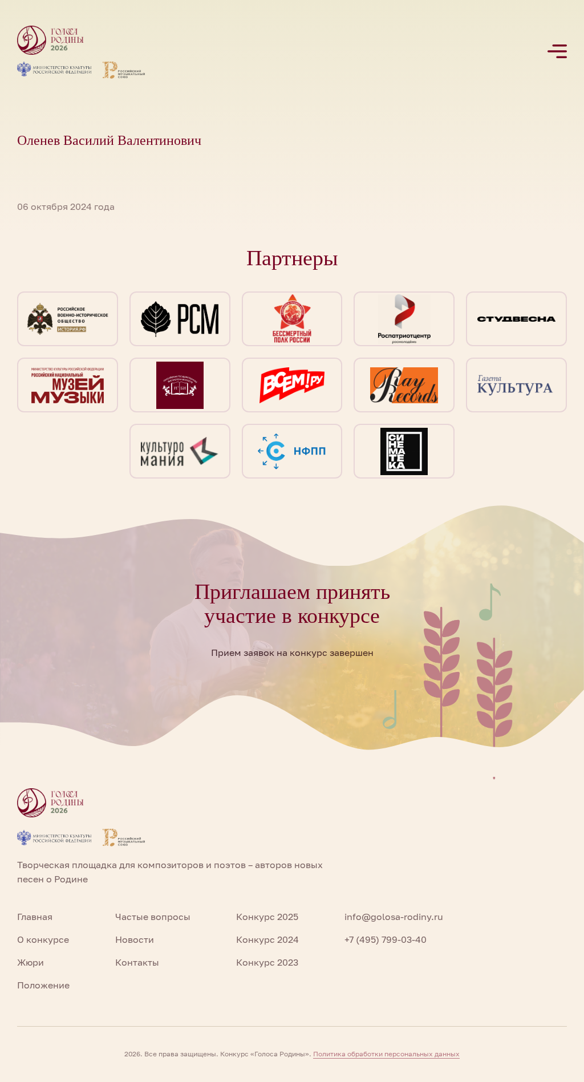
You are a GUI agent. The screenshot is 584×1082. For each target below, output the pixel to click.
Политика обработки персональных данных (386, 1053)
